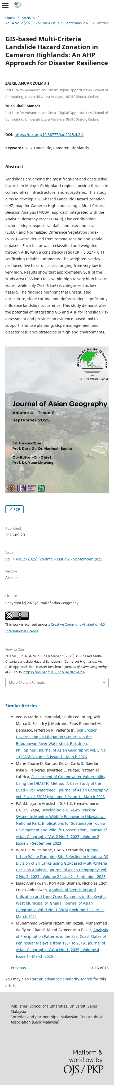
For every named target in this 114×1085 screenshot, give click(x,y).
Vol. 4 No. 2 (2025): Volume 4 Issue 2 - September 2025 (47, 22)
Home (10, 17)
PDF (16, 509)
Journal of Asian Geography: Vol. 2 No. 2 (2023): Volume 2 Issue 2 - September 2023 (61, 836)
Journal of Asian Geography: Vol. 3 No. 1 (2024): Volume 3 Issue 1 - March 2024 (60, 910)
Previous (18, 967)
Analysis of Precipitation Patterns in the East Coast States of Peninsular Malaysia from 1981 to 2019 (62, 936)
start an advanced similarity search (61, 978)
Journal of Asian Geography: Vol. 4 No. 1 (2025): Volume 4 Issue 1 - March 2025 (60, 949)
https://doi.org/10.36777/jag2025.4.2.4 (49, 134)
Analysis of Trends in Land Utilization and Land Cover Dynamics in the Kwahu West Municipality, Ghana (61, 896)
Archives (28, 17)
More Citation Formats (27, 682)
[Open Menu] (5, 5)
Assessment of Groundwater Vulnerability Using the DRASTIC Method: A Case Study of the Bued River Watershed (60, 783)
